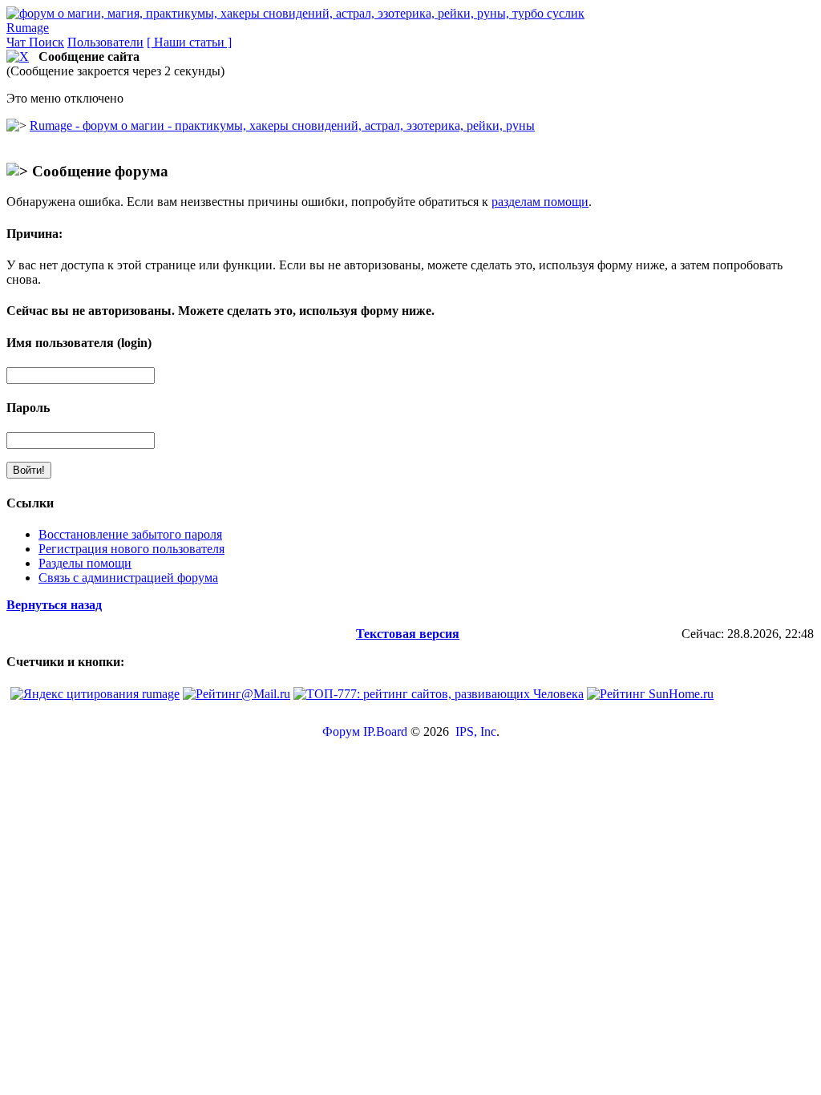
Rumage (27, 27)
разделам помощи (539, 201)
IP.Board (385, 731)
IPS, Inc (475, 731)
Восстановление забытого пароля (130, 534)
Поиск (46, 42)
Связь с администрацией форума (128, 577)
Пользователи (105, 42)
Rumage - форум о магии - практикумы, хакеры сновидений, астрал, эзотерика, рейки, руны (282, 125)
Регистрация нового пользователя (131, 549)
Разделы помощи (84, 563)
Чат (17, 42)
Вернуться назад (54, 605)
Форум (341, 731)
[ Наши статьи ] (189, 42)
